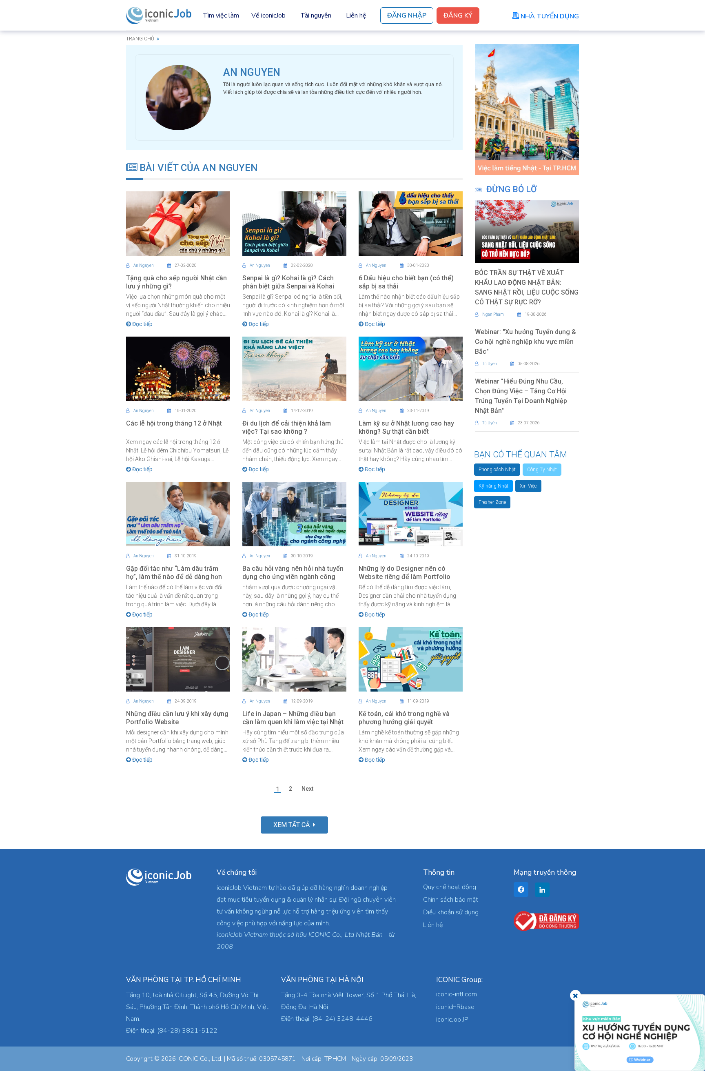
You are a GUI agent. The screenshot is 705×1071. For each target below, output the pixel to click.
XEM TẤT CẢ (293, 825)
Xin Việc (528, 486)
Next (307, 788)
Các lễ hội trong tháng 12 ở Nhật (174, 423)
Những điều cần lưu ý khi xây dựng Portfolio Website (177, 718)
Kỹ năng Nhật (493, 486)
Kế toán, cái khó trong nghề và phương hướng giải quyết (404, 718)
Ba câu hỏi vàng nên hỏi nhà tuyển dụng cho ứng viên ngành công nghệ (293, 577)
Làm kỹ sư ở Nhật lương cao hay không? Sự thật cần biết (406, 427)
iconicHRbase (455, 1006)
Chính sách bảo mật (450, 899)
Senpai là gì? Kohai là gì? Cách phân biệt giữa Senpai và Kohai (288, 282)
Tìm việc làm (221, 15)
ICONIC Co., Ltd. (199, 1058)
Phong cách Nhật (497, 469)
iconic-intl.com (456, 994)
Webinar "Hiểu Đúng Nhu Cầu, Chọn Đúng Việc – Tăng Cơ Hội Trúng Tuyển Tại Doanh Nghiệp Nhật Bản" (521, 396)
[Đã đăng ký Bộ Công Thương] (546, 920)
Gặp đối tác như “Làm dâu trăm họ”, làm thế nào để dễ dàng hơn (174, 573)
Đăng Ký (457, 15)
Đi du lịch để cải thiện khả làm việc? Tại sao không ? (286, 427)
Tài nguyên (315, 15)
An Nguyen (143, 265)
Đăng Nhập (406, 15)
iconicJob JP (452, 1019)
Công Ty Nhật (542, 469)
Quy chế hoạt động (449, 887)
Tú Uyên (489, 363)
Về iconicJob (268, 15)
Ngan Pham (493, 314)
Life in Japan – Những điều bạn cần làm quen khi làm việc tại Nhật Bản (293, 722)
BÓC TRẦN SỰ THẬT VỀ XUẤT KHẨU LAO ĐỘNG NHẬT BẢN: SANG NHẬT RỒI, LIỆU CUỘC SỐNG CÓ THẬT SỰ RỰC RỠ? (527, 287)
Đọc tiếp (142, 324)
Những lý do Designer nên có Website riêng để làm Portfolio (404, 573)
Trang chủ (140, 39)
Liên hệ (356, 15)
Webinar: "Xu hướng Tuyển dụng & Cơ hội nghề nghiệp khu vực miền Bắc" (525, 341)
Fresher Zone (492, 502)
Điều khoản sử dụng (451, 912)
